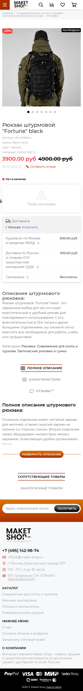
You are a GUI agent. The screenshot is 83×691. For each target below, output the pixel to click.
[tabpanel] (41, 67)
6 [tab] (50, 112)
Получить (67, 508)
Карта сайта (53, 687)
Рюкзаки (28, 346)
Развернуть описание (41, 454)
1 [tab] (28, 112)
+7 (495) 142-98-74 (20, 550)
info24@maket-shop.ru (25, 557)
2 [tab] (33, 112)
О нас (6, 627)
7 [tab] (55, 112)
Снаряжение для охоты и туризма (30, 594)
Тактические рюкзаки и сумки (42, 351)
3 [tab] (37, 112)
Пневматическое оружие (23, 613)
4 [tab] (42, 112)
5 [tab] (46, 112)
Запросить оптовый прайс (23, 640)
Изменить (30, 227)
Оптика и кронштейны (20, 607)
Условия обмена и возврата (25, 633)
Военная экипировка (19, 600)
